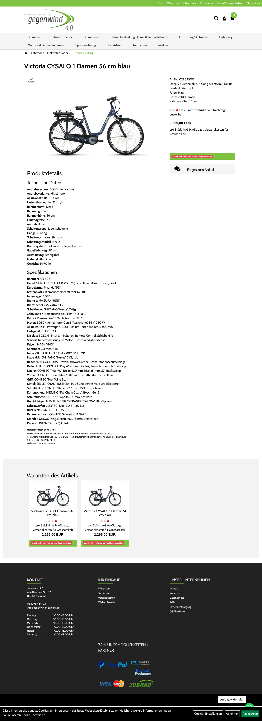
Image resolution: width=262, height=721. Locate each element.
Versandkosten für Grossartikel (52, 530)
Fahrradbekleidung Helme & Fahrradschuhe (138, 37)
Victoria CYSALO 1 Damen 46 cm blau (52, 513)
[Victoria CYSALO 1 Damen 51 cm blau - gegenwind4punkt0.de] (105, 494)
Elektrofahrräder (57, 53)
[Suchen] (216, 18)
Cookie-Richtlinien (33, 715)
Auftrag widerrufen (232, 699)
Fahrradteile (91, 37)
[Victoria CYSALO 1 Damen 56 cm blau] (95, 122)
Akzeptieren (250, 713)
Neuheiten (140, 45)
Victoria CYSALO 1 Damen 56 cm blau (77, 66)
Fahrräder (34, 37)
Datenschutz (177, 597)
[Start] (26, 53)
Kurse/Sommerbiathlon (230, 3)
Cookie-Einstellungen (208, 713)
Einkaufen (205, 3)
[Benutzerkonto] (224, 18)
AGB (172, 602)
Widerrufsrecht (106, 602)
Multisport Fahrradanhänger (46, 45)
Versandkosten (106, 597)
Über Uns (188, 3)
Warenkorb (173, 3)
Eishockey (225, 37)
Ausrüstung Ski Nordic (193, 37)
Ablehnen (232, 713)
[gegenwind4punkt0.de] (49, 19)
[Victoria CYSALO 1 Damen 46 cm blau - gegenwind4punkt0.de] (53, 494)
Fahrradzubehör (61, 37)
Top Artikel (114, 45)
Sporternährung (85, 45)
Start (160, 3)
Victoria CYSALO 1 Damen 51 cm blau (105, 513)
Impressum (176, 593)
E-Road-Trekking (82, 53)
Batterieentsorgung (180, 607)
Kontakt (174, 588)
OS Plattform (177, 611)
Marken (163, 45)
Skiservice (252, 3)
